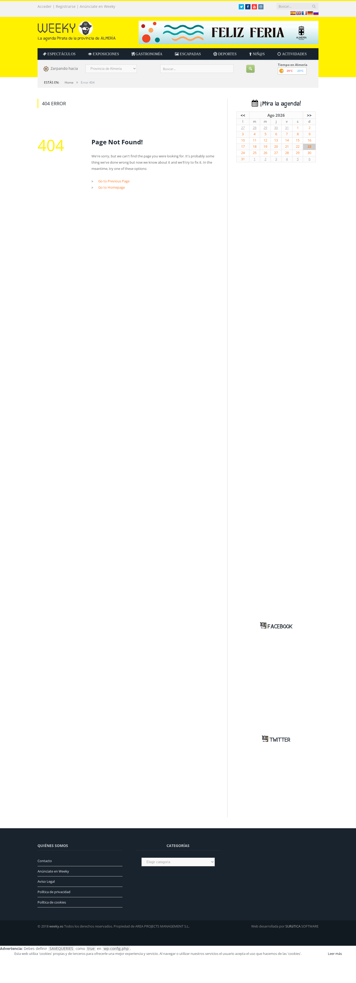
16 (309, 140)
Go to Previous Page (114, 181)
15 (297, 140)
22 (297, 146)
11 (254, 140)
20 (276, 146)
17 (243, 146)
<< (243, 115)
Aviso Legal (46, 881)
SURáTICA (292, 926)
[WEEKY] (77, 29)
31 (287, 128)
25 (254, 153)
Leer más (335, 953)
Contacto (45, 860)
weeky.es (56, 926)
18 (254, 146)
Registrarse (66, 6)
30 (276, 128)
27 (243, 128)
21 (287, 146)
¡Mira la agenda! (279, 103)
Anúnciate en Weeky (97, 6)
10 (243, 140)
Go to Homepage (111, 187)
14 (287, 140)
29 (265, 128)
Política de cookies (52, 902)
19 (265, 146)
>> (309, 115)
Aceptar (314, 953)
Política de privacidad (54, 891)
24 (243, 153)
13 (276, 140)
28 (254, 128)
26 (265, 153)
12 (265, 140)
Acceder (45, 6)
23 (309, 146)
